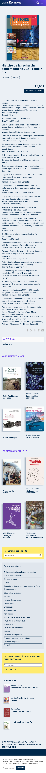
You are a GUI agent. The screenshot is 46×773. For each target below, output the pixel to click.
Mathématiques (10, 610)
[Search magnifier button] (40, 555)
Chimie (6, 582)
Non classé (8, 614)
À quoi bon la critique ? (8, 492)
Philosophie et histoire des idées (17, 617)
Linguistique (9, 603)
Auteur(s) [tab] (9, 339)
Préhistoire (8, 624)
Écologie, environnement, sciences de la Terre (22, 586)
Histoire (6, 77)
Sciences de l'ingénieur (13, 635)
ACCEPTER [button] (20, 768)
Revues (15, 77)
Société (7, 645)
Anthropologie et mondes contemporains (20, 572)
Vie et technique (10, 438)
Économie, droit (10, 589)
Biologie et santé (10, 579)
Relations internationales (13, 628)
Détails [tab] (7, 344)
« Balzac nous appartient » (32, 492)
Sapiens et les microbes (32, 397)
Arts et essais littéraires (13, 576)
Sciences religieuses (12, 642)
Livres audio (9, 607)
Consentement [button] (8, 768)
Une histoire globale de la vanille (34, 536)
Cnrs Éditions (8, 742)
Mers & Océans (32, 438)
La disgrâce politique (8, 536)
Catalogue (21, 742)
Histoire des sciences (12, 600)
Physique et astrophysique (14, 621)
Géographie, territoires (12, 593)
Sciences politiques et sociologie (17, 638)
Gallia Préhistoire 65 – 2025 (10, 397)
